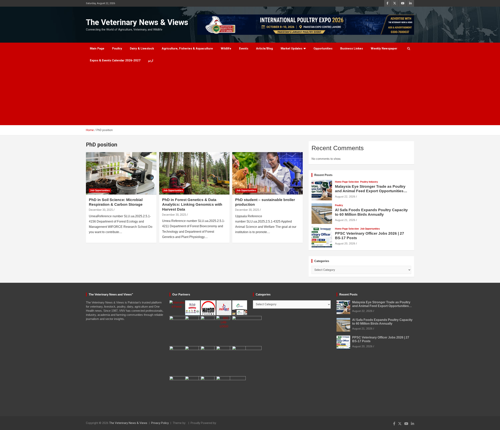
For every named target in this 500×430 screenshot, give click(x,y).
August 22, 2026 (345, 196)
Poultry (117, 48)
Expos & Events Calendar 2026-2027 (115, 60)
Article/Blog (264, 48)
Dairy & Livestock (142, 48)
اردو (150, 60)
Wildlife (226, 48)
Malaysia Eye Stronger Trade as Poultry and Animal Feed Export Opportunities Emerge (370, 190)
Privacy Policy (160, 423)
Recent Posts (323, 175)
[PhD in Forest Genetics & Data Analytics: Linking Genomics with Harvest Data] (194, 173)
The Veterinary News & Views (137, 22)
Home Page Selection (347, 181)
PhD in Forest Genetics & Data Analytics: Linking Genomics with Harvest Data (192, 204)
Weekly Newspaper (384, 48)
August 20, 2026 (345, 243)
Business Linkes (351, 48)
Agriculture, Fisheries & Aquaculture (187, 48)
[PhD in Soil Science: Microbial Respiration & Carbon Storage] (121, 173)
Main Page (97, 48)
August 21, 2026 (345, 220)
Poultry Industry (369, 181)
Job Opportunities (100, 190)
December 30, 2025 (101, 209)
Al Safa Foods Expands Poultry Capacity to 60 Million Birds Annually (371, 212)
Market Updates (291, 48)
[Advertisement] (250, 95)
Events (243, 48)
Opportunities (322, 48)
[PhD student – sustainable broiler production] (267, 173)
